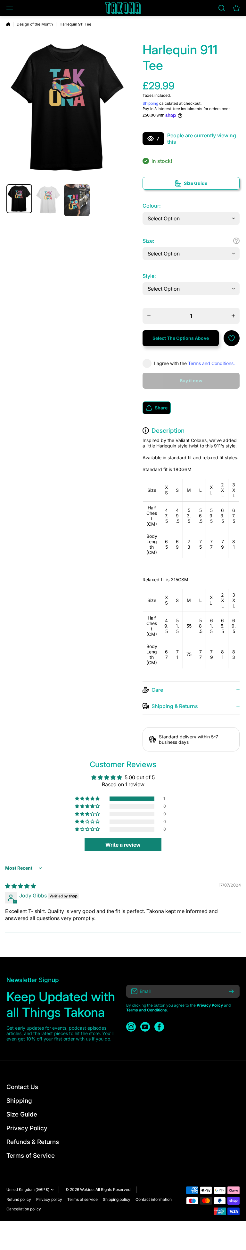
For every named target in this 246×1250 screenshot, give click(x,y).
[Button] (236, 241)
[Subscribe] (232, 991)
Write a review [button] (123, 845)
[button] (191, 407)
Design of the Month (35, 24)
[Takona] (123, 7)
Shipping (150, 103)
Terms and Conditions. (211, 363)
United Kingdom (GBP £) (27, 1189)
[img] (20, 886)
